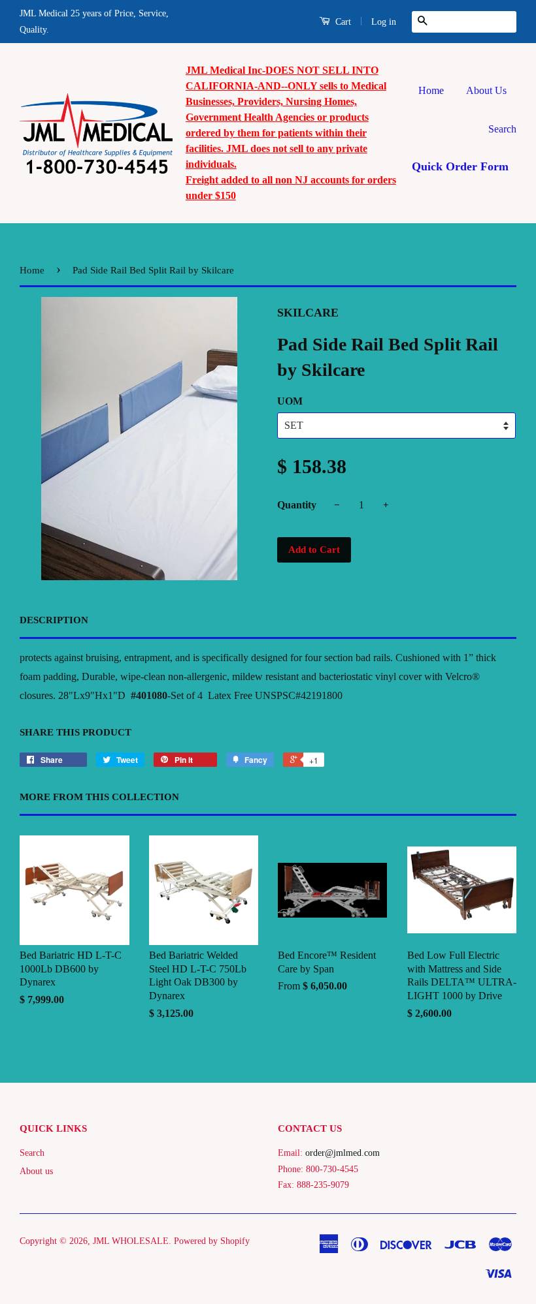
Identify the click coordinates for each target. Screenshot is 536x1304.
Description (54, 620)
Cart (342, 22)
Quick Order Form (460, 166)
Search (502, 128)
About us (36, 1171)
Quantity (296, 504)
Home (431, 90)
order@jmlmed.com (342, 1153)
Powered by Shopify (212, 1241)
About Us (486, 90)
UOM (290, 401)
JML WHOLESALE (131, 1241)
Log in (383, 22)
